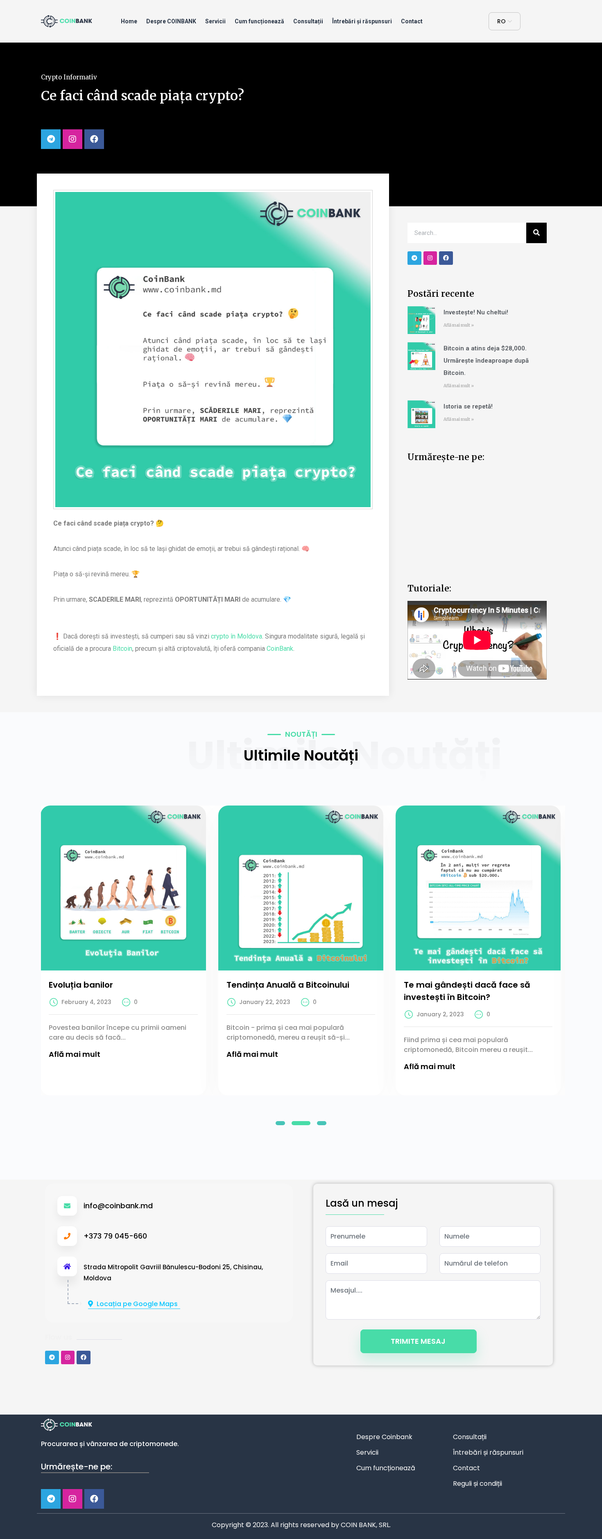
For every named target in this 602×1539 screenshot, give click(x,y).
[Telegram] (51, 139)
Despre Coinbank (384, 1437)
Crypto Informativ (69, 77)
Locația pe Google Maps (137, 1304)
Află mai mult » (459, 325)
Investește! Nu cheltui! (476, 312)
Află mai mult (74, 1054)
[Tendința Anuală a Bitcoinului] (300, 888)
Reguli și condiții (477, 1483)
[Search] (536, 233)
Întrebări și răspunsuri (362, 21)
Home (129, 21)
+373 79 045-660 (115, 1236)
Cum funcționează (259, 21)
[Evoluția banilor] (123, 888)
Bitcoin (122, 648)
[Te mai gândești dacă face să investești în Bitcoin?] (478, 888)
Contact (412, 21)
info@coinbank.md (118, 1206)
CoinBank (280, 648)
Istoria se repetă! (468, 406)
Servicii (215, 21)
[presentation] (24, 944)
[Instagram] (72, 139)
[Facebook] (94, 139)
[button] (280, 1123)
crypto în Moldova (236, 636)
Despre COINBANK (171, 21)
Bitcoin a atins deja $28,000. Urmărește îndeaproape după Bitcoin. (486, 361)
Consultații (308, 21)
